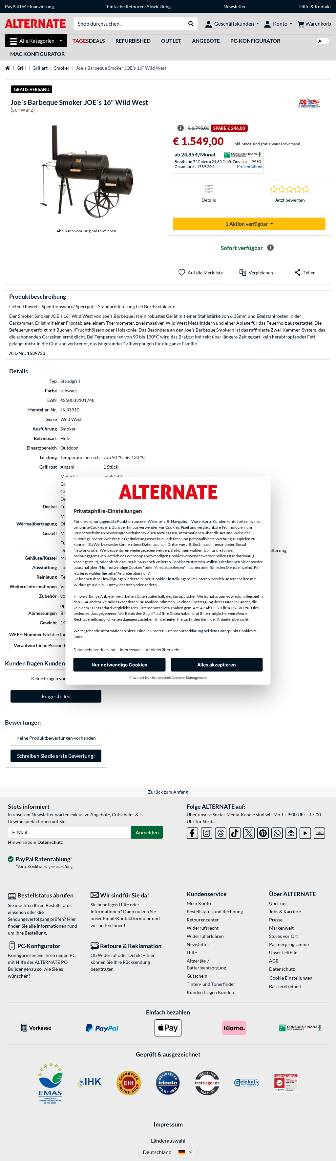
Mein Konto (199, 903)
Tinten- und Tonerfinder (211, 984)
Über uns (278, 903)
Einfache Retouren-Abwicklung (139, 6)
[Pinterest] (263, 832)
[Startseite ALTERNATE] (35, 23)
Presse (276, 919)
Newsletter (234, 6)
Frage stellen (56, 696)
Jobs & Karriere (285, 911)
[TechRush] (291, 832)
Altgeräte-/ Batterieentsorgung (206, 964)
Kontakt (323, 6)
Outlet (171, 40)
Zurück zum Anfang (168, 792)
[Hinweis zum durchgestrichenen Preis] (180, 128)
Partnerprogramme (289, 944)
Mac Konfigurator (37, 54)
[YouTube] (305, 832)
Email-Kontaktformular (127, 918)
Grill (21, 68)
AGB (274, 961)
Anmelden (147, 832)
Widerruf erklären (205, 936)
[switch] (323, 41)
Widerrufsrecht (203, 928)
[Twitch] (319, 832)
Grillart (40, 68)
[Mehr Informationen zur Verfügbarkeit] (270, 248)
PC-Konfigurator (255, 40)
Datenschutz (50, 842)
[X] (249, 832)
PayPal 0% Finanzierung (29, 6)
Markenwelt (281, 928)
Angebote (206, 40)
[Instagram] (206, 832)
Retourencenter (203, 919)
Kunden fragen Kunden (210, 992)
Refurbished (133, 40)
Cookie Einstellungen (290, 978)
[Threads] (220, 832)
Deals (89, 40)
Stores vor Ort (283, 936)
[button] (256, 272)
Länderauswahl (168, 1140)
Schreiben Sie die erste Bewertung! (56, 756)
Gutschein (197, 976)
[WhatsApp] (277, 832)
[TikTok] (235, 832)
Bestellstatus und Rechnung (215, 911)
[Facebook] (192, 832)
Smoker (62, 68)
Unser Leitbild (283, 952)
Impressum (168, 1124)
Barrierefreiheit (285, 986)
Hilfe (304, 6)
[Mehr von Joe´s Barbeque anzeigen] (309, 107)
